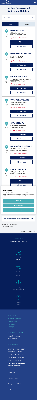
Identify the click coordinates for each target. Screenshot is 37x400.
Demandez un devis (15, 352)
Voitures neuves (14, 344)
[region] (18, 200)
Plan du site (11, 372)
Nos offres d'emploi (15, 360)
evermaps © (31, 231)
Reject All (18, 200)
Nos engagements (14, 318)
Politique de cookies (22, 195)
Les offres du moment (16, 357)
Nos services (12, 316)
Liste (10, 24)
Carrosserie (12, 321)
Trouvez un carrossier (16, 349)
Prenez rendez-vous (15, 355)
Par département (14, 336)
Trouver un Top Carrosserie (9, 224)
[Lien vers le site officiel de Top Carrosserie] (6, 2)
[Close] (34, 188)
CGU (9, 389)
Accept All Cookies (18, 205)
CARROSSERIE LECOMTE (21, 146)
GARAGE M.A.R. (17, 123)
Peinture (11, 324)
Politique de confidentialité (15, 384)
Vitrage (11, 327)
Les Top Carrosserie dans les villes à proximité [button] (17, 218)
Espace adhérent (14, 366)
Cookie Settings (18, 210)
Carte (27, 24)
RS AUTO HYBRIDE (18, 169)
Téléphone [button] (22, 42)
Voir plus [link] (23, 46)
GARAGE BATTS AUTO (19, 100)
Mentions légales (13, 378)
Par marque (12, 339)
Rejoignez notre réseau (17, 363)
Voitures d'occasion (15, 332)
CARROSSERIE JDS (18, 77)
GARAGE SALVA (17, 30)
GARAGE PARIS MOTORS (20, 53)
